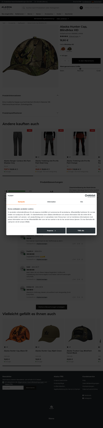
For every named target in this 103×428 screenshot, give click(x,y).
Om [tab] (81, 202)
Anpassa (50, 230)
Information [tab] (51, 202)
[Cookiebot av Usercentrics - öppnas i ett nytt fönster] (86, 195)
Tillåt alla (81, 230)
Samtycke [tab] (21, 202)
